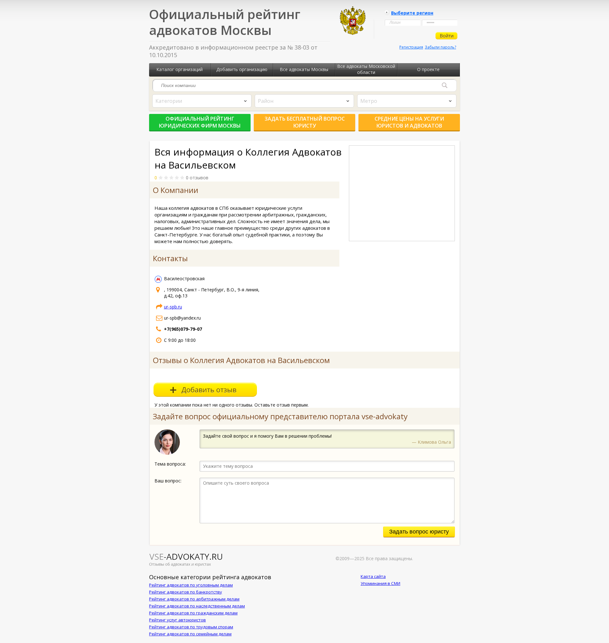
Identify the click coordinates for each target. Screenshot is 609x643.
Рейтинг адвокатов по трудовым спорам (191, 627)
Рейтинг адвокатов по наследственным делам (197, 606)
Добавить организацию (241, 69)
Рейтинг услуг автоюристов (177, 620)
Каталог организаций (179, 69)
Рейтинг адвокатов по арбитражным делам (194, 599)
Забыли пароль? (440, 47)
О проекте (428, 69)
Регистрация (411, 47)
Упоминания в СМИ (380, 583)
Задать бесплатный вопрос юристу (305, 122)
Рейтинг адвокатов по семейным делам (190, 634)
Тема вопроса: (170, 464)
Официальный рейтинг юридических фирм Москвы (200, 122)
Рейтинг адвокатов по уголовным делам (191, 585)
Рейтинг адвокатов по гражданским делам (193, 613)
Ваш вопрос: (167, 481)
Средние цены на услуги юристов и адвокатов (409, 122)
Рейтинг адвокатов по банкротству (185, 592)
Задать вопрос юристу (419, 531)
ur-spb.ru (173, 307)
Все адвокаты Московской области (366, 69)
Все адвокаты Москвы (304, 69)
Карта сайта (373, 576)
